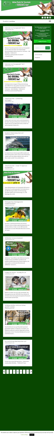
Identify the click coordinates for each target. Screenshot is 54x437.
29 (20, 371)
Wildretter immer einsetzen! (14, 238)
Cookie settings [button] (24, 434)
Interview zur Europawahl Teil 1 (15, 64)
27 (14, 371)
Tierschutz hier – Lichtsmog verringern (17, 111)
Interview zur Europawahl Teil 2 (15, 28)
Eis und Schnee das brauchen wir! (15, 341)
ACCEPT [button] (31, 434)
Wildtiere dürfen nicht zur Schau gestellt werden (17, 317)
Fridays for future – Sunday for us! (15, 272)
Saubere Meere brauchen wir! (14, 133)
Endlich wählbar (9, 21)
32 (27, 371)
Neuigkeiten (37, 57)
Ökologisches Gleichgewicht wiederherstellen (17, 214)
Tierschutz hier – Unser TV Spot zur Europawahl (17, 178)
